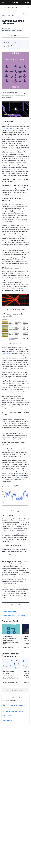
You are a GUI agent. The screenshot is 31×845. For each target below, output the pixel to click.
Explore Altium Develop (9, 611)
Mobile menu (3, 3)
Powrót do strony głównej (16, 690)
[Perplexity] (8, 46)
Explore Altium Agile (8, 615)
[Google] (15, 46)
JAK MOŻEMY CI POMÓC (9, 720)
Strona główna (5, 13)
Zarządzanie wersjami (10, 7)
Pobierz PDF (17, 35)
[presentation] (28, 621)
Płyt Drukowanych (6, 128)
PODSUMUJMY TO (8, 715)
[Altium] (15, 2)
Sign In (27, 2)
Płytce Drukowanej (6, 353)
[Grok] (18, 46)
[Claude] (11, 46)
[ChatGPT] (5, 46)
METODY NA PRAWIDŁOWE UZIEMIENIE (13, 711)
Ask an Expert (21, 615)
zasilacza (18, 475)
